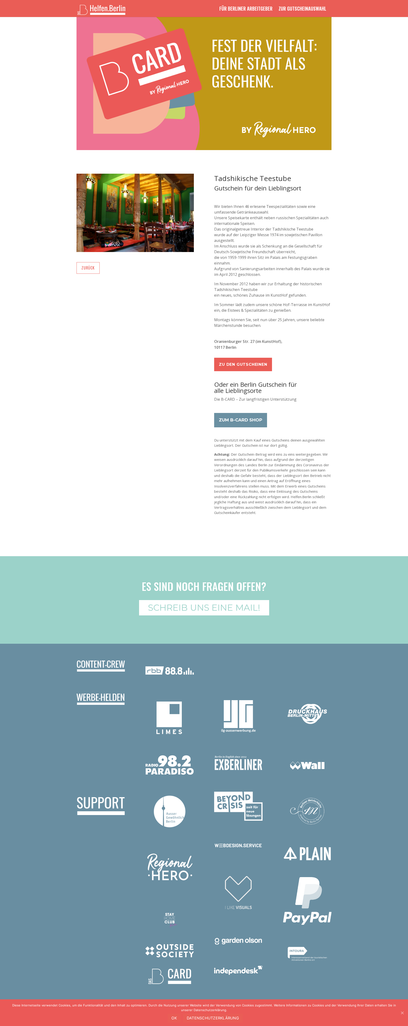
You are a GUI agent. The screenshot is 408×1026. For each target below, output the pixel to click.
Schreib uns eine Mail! (204, 607)
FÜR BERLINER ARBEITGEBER (245, 9)
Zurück (88, 268)
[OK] (402, 1012)
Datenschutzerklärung (213, 1018)
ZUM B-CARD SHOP (240, 420)
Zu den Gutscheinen (243, 364)
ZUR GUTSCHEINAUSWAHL (302, 9)
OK (174, 1018)
